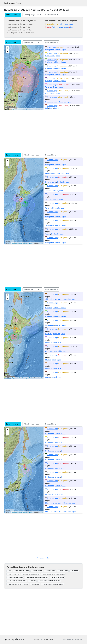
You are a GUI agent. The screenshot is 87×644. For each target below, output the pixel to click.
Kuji (46, 108)
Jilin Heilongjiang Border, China (18, 584)
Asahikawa (49, 351)
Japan (71, 24)
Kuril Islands (35, 584)
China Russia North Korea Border (50, 580)
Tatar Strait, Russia (58, 577)
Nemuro (48, 334)
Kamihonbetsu (51, 173)
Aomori (66, 27)
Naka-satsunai (50, 182)
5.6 (55, 24)
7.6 (53, 27)
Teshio (47, 234)
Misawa (60, 27)
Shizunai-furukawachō (54, 299)
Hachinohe (49, 434)
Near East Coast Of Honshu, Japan (37, 577)
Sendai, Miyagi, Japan (22, 570)
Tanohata (48, 87)
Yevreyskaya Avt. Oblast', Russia (53, 584)
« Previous (40, 558)
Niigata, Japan (37, 570)
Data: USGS (48, 639)
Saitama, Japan (51, 570)
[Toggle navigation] (80, 3)
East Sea (33, 580)
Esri (42, 109)
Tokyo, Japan (64, 570)
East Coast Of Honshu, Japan (17, 580)
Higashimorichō (51, 102)
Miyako (48, 360)
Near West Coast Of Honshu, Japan (54, 574)
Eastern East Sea (14, 574)
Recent (12, 15)
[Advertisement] (43, 131)
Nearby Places (51, 15)
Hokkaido (56, 62)
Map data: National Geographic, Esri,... (22, 109)
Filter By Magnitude (31, 15)
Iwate (66, 24)
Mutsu (47, 342)
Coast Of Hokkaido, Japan (31, 574)
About (36, 639)
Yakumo (48, 208)
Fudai (61, 24)
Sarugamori (49, 50)
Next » (48, 558)
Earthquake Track (12, 3)
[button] (24, 68)
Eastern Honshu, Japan (16, 577)
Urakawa (48, 62)
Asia (10, 570)
